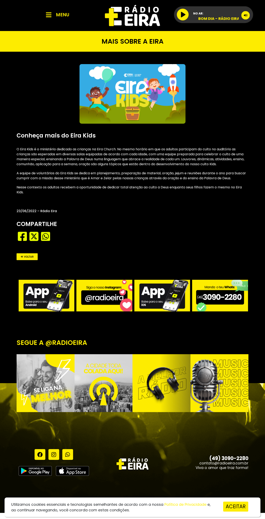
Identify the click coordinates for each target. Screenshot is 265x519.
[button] (27, 256)
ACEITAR (236, 506)
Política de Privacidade (185, 504)
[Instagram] (53, 454)
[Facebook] (40, 454)
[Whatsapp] (67, 454)
